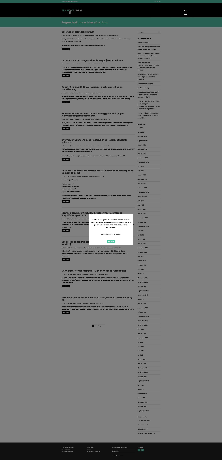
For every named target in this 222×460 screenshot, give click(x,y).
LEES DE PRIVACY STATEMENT (111, 234)
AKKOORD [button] (111, 241)
